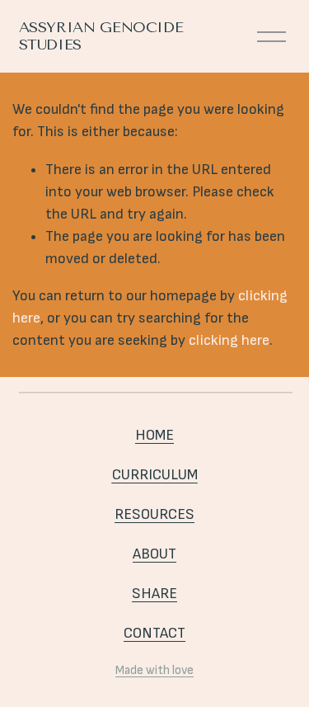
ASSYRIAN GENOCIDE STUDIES (101, 36)
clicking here (229, 340)
